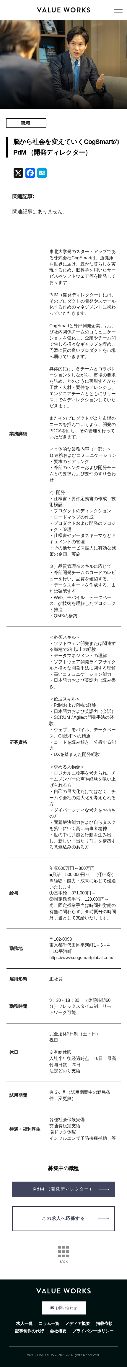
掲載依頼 (104, 1323)
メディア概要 (77, 1323)
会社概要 (58, 1331)
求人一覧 (24, 1323)
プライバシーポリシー (93, 1331)
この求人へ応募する (63, 1218)
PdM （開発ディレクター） (63, 1189)
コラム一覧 (49, 1323)
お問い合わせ (66, 1308)
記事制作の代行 (29, 1331)
